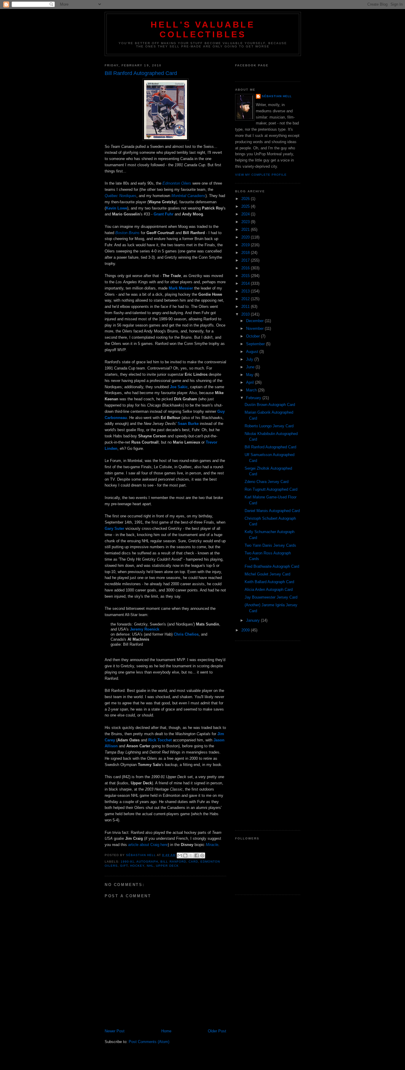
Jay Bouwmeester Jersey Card (271, 597)
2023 (246, 222)
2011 (246, 306)
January (253, 620)
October (253, 336)
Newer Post (115, 1031)
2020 (246, 237)
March (252, 390)
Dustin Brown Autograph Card (270, 404)
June (251, 367)
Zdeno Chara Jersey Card (266, 481)
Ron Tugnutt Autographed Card (271, 489)
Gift (124, 865)
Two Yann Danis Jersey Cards (270, 545)
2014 (246, 283)
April (250, 382)
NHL (150, 865)
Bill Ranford (173, 861)
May (250, 374)
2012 (246, 299)
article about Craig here (148, 844)
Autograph (147, 861)
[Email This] (180, 855)
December (255, 321)
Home (166, 1031)
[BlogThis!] (185, 855)
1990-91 (127, 861)
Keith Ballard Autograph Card (269, 582)
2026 (246, 198)
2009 (246, 630)
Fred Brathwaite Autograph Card (272, 566)
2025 (246, 206)
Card (193, 861)
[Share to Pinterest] (202, 855)
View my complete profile (261, 174)
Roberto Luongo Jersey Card (269, 426)
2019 (246, 245)
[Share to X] (191, 855)
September (256, 344)
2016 (246, 268)
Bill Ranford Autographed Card (270, 447)
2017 (246, 260)
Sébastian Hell (277, 96)
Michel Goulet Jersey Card (267, 574)
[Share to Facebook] (197, 855)
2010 (246, 314)
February (254, 398)
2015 (246, 276)
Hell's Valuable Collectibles (203, 29)
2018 (246, 252)
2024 (246, 214)
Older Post (217, 1031)
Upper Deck (167, 865)
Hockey (137, 865)
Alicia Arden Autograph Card (269, 589)
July (250, 359)
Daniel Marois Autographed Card (272, 510)
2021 (246, 229)
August (252, 351)
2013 (246, 291)
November (255, 328)
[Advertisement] (267, 736)
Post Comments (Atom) (149, 1041)
